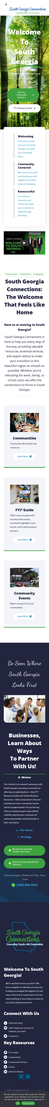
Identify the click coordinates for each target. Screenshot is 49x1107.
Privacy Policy (37, 1090)
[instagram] (27, 117)
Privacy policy (28, 1103)
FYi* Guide (13, 1052)
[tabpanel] (24, 804)
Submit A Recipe (16, 1071)
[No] (46, 1099)
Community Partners (18, 1062)
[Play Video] (24, 243)
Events (12, 1067)
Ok (18, 1103)
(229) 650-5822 (27, 885)
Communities (15, 1057)
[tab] (24, 777)
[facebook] (21, 117)
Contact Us (14, 1036)
